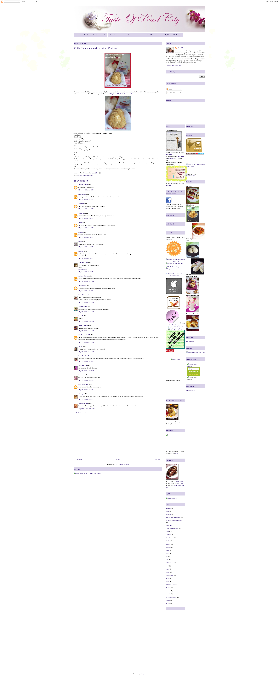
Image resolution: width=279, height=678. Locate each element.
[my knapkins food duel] (175, 327)
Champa (133, 94)
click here (180, 483)
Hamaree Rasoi (83, 262)
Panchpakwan (82, 365)
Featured (171, 158)
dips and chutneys (171, 597)
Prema (80, 222)
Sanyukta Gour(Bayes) (85, 356)
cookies (90, 175)
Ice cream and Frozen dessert (174, 520)
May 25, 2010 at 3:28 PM (86, 399)
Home (78, 35)
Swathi (80, 232)
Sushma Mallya (83, 276)
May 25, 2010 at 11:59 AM (86, 380)
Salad (167, 566)
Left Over (168, 535)
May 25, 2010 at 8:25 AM (86, 352)
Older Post (157, 459)
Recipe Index (114, 35)
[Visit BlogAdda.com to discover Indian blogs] (199, 154)
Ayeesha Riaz (193, 371)
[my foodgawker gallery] (174, 286)
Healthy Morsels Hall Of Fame (171, 35)
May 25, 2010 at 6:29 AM (86, 342)
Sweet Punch (179, 481)
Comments (171, 93)
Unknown (81, 203)
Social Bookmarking (190, 175)
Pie (167, 556)
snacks (168, 600)
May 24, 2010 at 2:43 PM (86, 209)
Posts (170, 89)
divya (80, 241)
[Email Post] (100, 173)
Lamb (167, 531)
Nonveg (168, 544)
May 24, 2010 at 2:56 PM (86, 218)
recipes (196, 374)
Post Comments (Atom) (122, 464)
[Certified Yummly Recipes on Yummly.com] (175, 261)
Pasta (167, 550)
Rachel (80, 316)
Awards (138, 35)
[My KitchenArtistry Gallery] (174, 268)
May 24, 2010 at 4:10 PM (86, 237)
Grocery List (190, 342)
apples (167, 578)
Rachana (81, 375)
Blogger (143, 674)
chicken (168, 588)
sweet (167, 603)
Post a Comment (81, 413)
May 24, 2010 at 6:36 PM (86, 258)
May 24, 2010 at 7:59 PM (86, 272)
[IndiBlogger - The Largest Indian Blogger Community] (194, 152)
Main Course (169, 538)
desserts (168, 594)
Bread (167, 511)
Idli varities (169, 525)
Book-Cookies (124, 94)
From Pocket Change (173, 380)
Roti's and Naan (170, 563)
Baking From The (114, 94)
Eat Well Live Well (151, 35)
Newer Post (78, 459)
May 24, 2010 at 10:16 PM (86, 281)
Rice (167, 560)
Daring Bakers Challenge (173, 517)
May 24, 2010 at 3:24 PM (86, 228)
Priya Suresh (82, 285)
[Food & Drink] (191, 164)
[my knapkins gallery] (175, 329)
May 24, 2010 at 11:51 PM (86, 291)
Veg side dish (170, 575)
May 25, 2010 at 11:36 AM (86, 371)
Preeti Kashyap (83, 325)
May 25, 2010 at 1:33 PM (86, 390)
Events (86, 35)
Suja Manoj (82, 194)
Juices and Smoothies (172, 528)
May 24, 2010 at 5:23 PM (86, 247)
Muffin (168, 541)
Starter (167, 572)
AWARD (168, 508)
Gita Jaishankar (83, 384)
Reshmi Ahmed (83, 403)
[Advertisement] (117, 436)
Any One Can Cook (99, 35)
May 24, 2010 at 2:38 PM (86, 199)
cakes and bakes (83, 175)
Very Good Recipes (174, 325)
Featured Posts (127, 35)
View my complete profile (173, 65)
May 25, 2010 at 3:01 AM (86, 312)
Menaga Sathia (83, 184)
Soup (167, 569)
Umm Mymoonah (83, 295)
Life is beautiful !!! (84, 335)
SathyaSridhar (83, 306)
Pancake (168, 547)
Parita (80, 346)
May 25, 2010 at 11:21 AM (86, 361)
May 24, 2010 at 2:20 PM (86, 190)
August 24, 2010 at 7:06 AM (86, 409)
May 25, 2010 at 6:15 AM (86, 331)
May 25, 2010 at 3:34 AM (86, 321)
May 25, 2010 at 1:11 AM (86, 302)
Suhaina (80, 251)
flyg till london (201, 164)
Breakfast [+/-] (190, 390)
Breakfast (168, 514)
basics (167, 581)
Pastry (167, 553)
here (176, 454)
